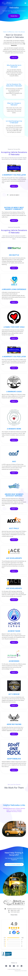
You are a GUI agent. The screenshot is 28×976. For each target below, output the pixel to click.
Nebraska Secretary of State (14, 811)
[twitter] (10, 966)
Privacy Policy (14, 914)
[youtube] (14, 966)
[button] (25, 3)
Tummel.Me (24, 970)
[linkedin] (21, 966)
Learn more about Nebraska (14, 810)
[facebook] (6, 966)
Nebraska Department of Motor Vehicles (14, 808)
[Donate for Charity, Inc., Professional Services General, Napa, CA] (6, 954)
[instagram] (18, 966)
